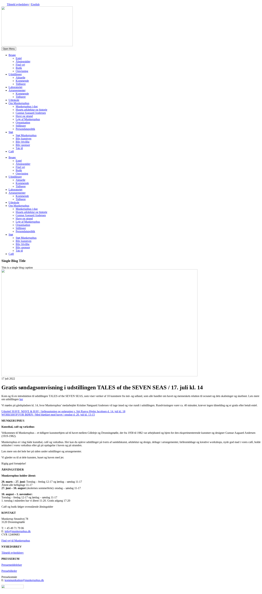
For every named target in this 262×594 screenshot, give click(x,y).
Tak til (19, 148)
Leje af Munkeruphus (28, 119)
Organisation (23, 122)
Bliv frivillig (22, 141)
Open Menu (9, 48)
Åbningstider (23, 61)
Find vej (20, 64)
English (35, 4)
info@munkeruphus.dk (18, 531)
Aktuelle (20, 77)
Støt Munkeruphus (26, 135)
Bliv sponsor (23, 144)
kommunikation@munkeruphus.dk (24, 580)
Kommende (22, 80)
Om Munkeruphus (19, 103)
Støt (11, 132)
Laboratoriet (15, 87)
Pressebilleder (9, 570)
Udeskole (14, 100)
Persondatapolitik (25, 128)
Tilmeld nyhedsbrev (18, 4)
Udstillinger (15, 74)
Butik (19, 67)
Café (11, 151)
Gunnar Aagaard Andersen (31, 112)
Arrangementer (17, 90)
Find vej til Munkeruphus (15, 540)
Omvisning (22, 71)
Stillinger (21, 125)
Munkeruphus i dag (27, 106)
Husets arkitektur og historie (31, 109)
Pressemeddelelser (11, 564)
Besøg (12, 55)
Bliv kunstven (23, 138)
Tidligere (21, 83)
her (21, 399)
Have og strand (24, 116)
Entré (19, 58)
